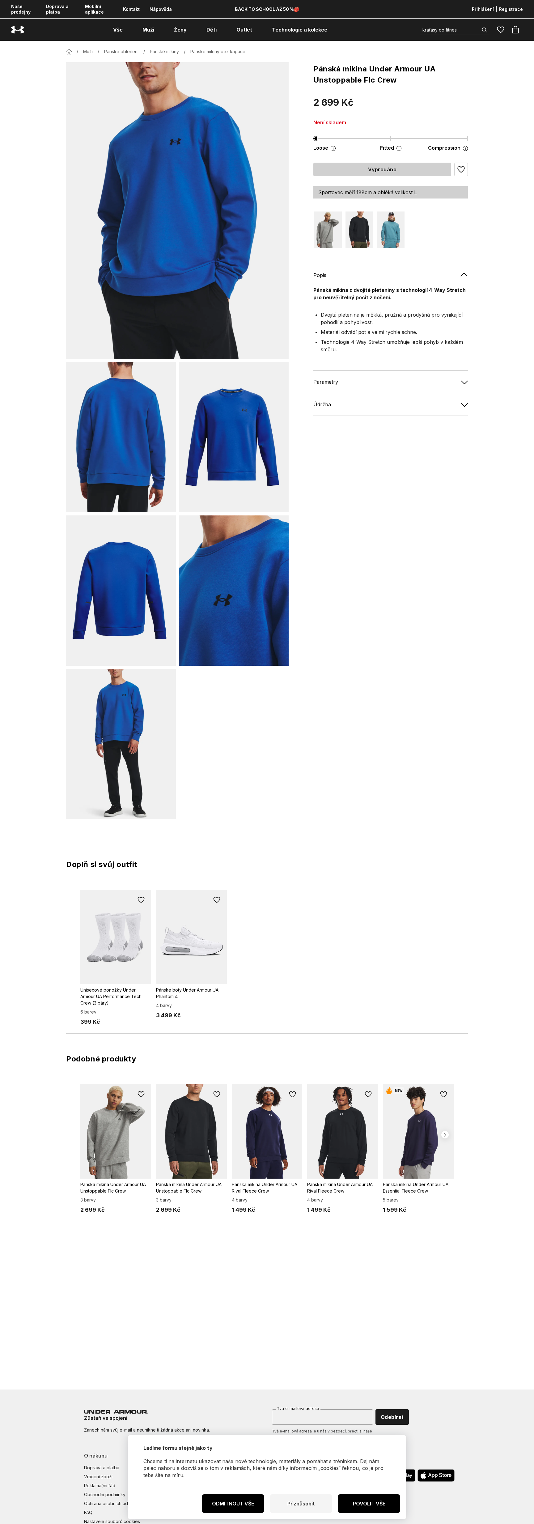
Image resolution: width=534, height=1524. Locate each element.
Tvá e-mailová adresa (298, 1408)
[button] (461, 169)
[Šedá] (327, 230)
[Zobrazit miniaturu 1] (121, 437)
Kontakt (131, 9)
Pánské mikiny (164, 51)
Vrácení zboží (98, 1476)
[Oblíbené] (500, 29)
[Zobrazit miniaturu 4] (234, 590)
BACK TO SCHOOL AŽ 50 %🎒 (267, 9)
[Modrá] (390, 230)
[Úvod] (69, 51)
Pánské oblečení (121, 51)
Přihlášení (483, 9)
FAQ (88, 1512)
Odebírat (392, 1417)
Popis (319, 275)
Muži (88, 51)
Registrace (511, 9)
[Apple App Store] (436, 1475)
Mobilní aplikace (94, 9)
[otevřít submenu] (128, 29)
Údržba (322, 404)
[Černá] (359, 230)
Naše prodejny (21, 9)
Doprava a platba (57, 9)
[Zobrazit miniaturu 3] (121, 590)
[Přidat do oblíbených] (141, 900)
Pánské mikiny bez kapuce (217, 51)
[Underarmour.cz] (17, 30)
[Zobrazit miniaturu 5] (121, 744)
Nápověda (161, 9)
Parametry (325, 382)
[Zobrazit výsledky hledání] (484, 30)
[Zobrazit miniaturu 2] (234, 437)
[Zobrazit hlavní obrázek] (177, 210)
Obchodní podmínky (104, 1494)
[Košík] (515, 29)
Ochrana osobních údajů (109, 1503)
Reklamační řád (99, 1485)
